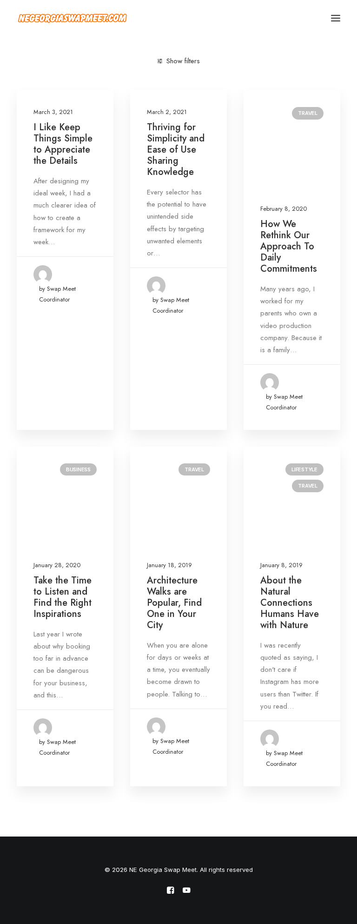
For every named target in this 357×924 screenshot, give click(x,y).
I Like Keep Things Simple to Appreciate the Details (63, 144)
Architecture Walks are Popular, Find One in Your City (174, 603)
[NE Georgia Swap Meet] (72, 18)
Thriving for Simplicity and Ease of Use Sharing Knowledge (176, 150)
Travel (307, 113)
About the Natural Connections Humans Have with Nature (289, 603)
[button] (335, 18)
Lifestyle (304, 469)
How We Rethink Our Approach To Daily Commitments (288, 246)
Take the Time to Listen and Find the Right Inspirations (62, 597)
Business (78, 469)
